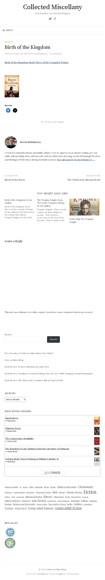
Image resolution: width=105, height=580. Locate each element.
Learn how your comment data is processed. (69, 312)
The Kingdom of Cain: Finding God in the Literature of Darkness (37, 448)
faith (54, 492)
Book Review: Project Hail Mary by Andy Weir (27, 366)
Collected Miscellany (52, 7)
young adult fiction (68, 508)
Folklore (7, 497)
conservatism (19, 492)
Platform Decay (13, 428)
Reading (8, 504)
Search (8, 334)
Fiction (48, 121)
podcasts (75, 500)
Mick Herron (11, 421)
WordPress (42, 574)
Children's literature (67, 487)
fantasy (62, 492)
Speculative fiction (57, 504)
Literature (76, 497)
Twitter (9, 508)
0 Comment (56, 53)
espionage (30, 492)
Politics (84, 500)
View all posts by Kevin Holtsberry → (76, 159)
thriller (70, 504)
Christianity (85, 486)
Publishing (93, 501)
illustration (59, 497)
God (13, 497)
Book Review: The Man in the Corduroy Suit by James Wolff (34, 380)
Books (53, 487)
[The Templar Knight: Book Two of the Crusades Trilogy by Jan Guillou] (53, 210)
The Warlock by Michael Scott (83, 179)
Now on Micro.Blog (14, 360)
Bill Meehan (11, 461)
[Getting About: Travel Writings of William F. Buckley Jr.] (97, 461)
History (48, 496)
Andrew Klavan (12, 451)
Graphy (59, 574)
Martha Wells (11, 431)
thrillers (78, 504)
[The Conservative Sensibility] (97, 440)
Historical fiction (33, 496)
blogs (46, 487)
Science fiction (42, 504)
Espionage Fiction (43, 492)
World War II (21, 508)
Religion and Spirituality (24, 504)
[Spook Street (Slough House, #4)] (97, 420)
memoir (85, 497)
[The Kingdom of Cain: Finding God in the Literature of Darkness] (97, 451)
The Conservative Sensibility (19, 438)
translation (88, 504)
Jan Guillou (58, 121)
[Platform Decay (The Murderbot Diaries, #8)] (97, 430)
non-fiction (39, 500)
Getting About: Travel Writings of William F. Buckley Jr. (32, 459)
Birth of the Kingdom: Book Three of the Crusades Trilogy (37, 62)
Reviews (9, 42)
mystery (26, 500)
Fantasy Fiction (74, 492)
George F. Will (12, 441)
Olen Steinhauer (63, 501)
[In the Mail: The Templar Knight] (84, 207)
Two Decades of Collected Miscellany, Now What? (29, 353)
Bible (31, 487)
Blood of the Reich (15, 179)
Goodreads (20, 497)
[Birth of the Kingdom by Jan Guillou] (21, 209)
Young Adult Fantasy (41, 508)
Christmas (8, 492)
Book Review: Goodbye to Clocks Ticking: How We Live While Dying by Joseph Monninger (49, 373)
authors (25, 487)
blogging (39, 487)
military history (13, 500)
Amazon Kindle (11, 487)
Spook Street (11, 418)
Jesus (67, 497)
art (20, 487)
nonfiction (51, 501)
